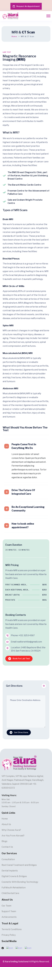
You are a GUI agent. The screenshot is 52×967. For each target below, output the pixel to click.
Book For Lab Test (21, 658)
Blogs (4, 841)
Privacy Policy (9, 935)
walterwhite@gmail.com (29, 641)
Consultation (8, 859)
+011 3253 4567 (27, 635)
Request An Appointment (28, 6)
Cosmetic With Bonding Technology (20, 882)
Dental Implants (10, 870)
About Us (6, 824)
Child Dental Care (10, 893)
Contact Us (7, 847)
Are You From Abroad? (13, 835)
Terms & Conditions (12, 929)
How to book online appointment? (23, 525)
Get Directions (21, 732)
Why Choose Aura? (11, 830)
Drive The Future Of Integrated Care (23, 492)
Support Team (9, 911)
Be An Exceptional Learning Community (28, 509)
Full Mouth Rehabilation (14, 887)
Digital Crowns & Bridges (14, 876)
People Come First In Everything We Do (24, 446)
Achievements (9, 917)
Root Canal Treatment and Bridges (19, 865)
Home (14, 36)
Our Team (6, 905)
